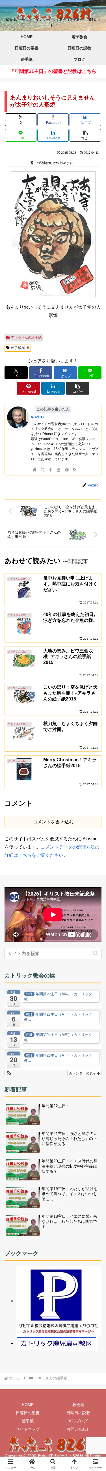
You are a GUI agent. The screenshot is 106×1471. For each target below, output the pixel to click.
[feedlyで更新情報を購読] (66, 469)
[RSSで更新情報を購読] (74, 469)
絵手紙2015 (20, 348)
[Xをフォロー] (42, 469)
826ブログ (78, 1421)
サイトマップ (28, 1429)
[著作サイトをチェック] (34, 469)
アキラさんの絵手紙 (26, 337)
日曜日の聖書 (28, 1413)
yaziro (37, 416)
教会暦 (78, 1404)
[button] (85, 135)
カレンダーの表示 (83, 1072)
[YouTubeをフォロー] (58, 469)
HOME (28, 1404)
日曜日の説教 (78, 1413)
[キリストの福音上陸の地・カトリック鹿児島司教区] (57, 1343)
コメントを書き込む (53, 821)
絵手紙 (28, 1421)
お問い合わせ (78, 1429)
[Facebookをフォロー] (50, 469)
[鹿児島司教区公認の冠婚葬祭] (58, 1300)
